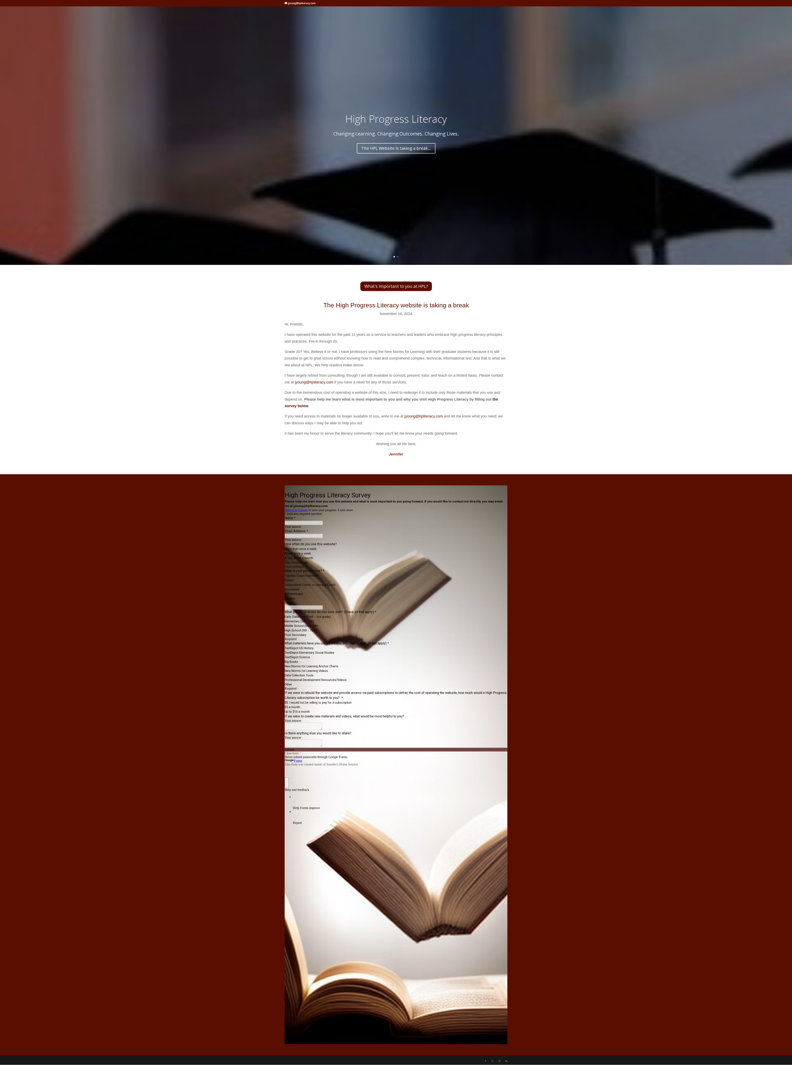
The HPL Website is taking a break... (396, 148)
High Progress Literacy (396, 119)
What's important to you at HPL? (396, 286)
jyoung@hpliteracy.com (314, 382)
